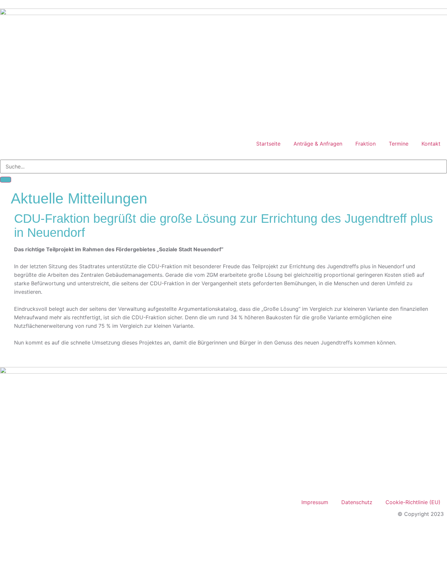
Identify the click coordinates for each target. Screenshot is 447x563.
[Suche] (5, 180)
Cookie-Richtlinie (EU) (412, 502)
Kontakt (430, 143)
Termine (398, 143)
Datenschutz (356, 502)
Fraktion (365, 143)
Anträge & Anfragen (318, 143)
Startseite (268, 143)
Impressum (314, 502)
